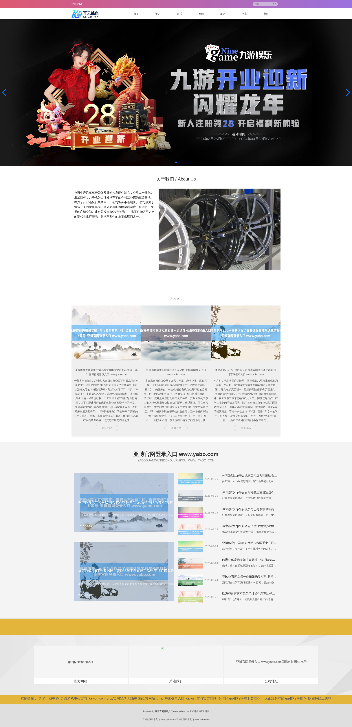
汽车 (244, 13)
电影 (266, 13)
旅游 (222, 13)
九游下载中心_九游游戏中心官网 (63, 698)
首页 (136, 13)
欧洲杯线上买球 (319, 698)
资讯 (157, 13)
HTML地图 (204, 711)
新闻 (201, 13)
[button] (347, 93)
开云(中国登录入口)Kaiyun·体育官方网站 (187, 698)
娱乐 (179, 13)
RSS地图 (194, 711)
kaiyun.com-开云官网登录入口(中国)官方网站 (122, 698)
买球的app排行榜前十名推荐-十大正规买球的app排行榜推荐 (262, 698)
